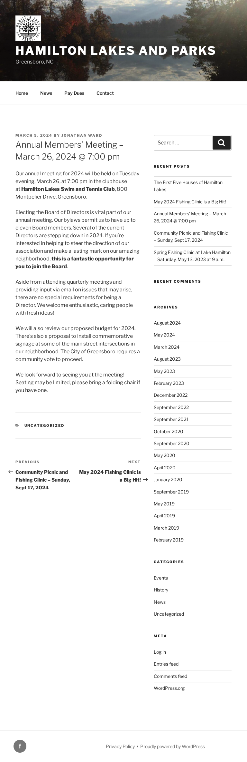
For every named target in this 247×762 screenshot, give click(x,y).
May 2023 (164, 371)
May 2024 (164, 334)
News (46, 93)
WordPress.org (169, 688)
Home (21, 93)
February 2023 (169, 383)
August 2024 (167, 323)
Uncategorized (44, 425)
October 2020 (168, 431)
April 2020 (165, 467)
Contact (105, 93)
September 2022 (171, 407)
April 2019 (164, 515)
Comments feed (170, 676)
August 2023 (167, 359)
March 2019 (166, 528)
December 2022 (171, 395)
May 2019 (164, 503)
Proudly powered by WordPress (172, 746)
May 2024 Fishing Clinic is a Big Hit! (190, 201)
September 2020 (171, 443)
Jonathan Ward (81, 135)
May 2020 (164, 455)
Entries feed (166, 664)
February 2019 (169, 539)
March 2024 (166, 347)
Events (161, 578)
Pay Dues (74, 93)
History (161, 589)
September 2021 (171, 419)
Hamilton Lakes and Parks (115, 51)
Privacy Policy (120, 746)
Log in (160, 652)
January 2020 (168, 479)
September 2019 (171, 491)
